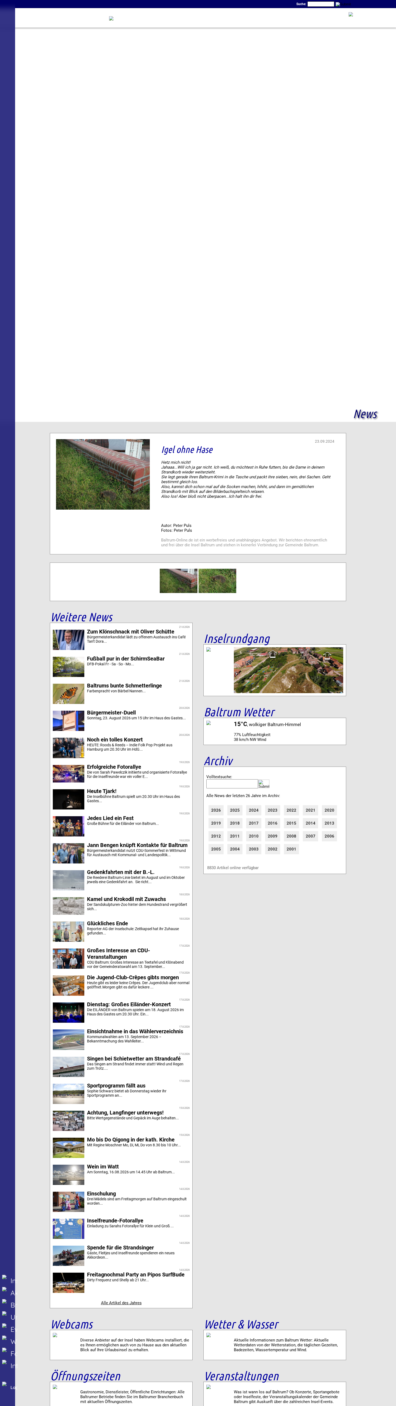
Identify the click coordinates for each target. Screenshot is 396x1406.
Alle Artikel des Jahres (121, 1302)
